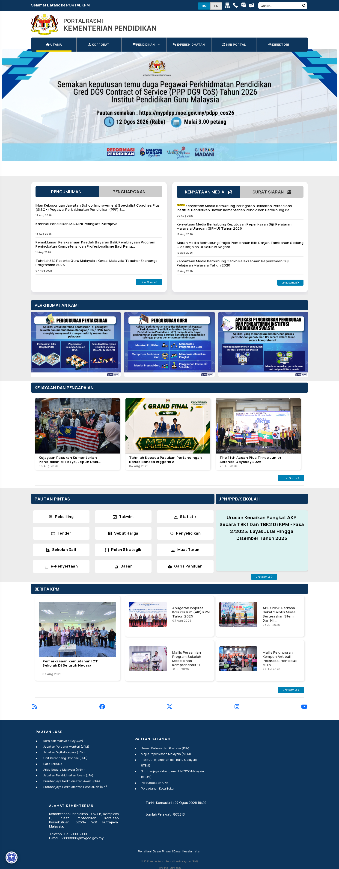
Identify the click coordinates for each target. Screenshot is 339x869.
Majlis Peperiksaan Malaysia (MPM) (166, 754)
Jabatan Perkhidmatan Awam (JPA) (68, 775)
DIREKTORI (280, 44)
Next (299, 347)
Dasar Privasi (162, 851)
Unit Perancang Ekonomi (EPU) (65, 758)
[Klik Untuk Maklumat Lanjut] (169, 105)
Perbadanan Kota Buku (157, 788)
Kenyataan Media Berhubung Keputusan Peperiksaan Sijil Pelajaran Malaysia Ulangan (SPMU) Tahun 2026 (234, 226)
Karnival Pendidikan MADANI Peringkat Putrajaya (76, 223)
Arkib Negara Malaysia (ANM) (64, 769)
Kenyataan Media (206, 192)
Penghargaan (131, 191)
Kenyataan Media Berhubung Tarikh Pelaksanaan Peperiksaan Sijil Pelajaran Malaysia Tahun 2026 (233, 263)
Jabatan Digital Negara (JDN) (64, 752)
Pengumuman (67, 191)
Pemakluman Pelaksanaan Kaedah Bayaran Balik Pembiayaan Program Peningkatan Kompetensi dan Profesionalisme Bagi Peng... (95, 244)
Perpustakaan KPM (154, 783)
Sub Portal (235, 44)
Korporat (100, 44)
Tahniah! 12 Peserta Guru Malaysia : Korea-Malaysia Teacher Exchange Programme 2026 (97, 262)
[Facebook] (102, 707)
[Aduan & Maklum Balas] (253, 6)
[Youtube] (304, 707)
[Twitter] (169, 707)
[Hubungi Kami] (236, 6)
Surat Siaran (270, 192)
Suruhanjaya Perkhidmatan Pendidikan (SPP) (75, 787)
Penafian (144, 851)
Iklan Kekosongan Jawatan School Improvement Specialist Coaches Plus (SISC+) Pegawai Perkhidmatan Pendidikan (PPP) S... (98, 207)
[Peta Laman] (228, 6)
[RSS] (34, 707)
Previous (39, 347)
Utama (56, 44)
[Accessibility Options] (12, 857)
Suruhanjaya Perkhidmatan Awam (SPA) (71, 781)
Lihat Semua (148, 282)
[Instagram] (237, 707)
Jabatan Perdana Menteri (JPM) (66, 746)
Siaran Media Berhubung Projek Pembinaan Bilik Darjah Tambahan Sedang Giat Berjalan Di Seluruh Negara (240, 244)
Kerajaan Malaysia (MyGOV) (63, 741)
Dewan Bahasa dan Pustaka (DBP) (165, 748)
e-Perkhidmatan (190, 44)
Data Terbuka (52, 764)
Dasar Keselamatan (187, 851)
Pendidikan (145, 44)
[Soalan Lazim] (245, 6)
